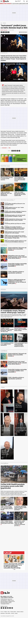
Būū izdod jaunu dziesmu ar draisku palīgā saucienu (7, 178)
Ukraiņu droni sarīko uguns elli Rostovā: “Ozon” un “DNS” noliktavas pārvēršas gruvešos (19, 523)
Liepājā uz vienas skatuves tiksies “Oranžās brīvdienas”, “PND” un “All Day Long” (7, 330)
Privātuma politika (13, 611)
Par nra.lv (2, 611)
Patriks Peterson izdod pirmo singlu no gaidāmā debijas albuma (20, 329)
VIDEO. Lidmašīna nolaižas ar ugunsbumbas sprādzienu (16, 272)
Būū (8, 148)
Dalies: (9, 150)
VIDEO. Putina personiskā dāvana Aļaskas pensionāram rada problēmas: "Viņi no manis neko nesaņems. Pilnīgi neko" (16, 237)
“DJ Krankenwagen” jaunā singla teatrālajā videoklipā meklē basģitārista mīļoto (20, 344)
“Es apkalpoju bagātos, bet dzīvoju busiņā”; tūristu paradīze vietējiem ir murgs (15, 216)
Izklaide (4, 23)
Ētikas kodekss (7, 613)
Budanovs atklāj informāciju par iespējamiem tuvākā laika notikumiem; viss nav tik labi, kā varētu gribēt (17, 281)
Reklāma (5, 611)
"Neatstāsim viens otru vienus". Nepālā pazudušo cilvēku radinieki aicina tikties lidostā (17, 257)
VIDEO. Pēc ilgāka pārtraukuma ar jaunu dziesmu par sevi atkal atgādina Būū (20, 194)
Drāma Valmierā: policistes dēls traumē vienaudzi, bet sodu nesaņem (14, 232)
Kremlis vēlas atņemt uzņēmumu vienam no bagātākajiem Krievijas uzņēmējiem (15, 212)
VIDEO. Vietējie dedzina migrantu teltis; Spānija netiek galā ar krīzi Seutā (7, 522)
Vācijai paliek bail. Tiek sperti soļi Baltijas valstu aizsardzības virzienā (17, 249)
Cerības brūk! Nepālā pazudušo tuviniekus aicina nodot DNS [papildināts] (13, 486)
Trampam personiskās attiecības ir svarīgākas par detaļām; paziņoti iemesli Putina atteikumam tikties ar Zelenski (15, 228)
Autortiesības (3, 613)
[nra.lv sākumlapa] (6, 1)
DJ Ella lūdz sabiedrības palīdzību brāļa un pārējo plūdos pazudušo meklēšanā (20, 508)
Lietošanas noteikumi (20, 611)
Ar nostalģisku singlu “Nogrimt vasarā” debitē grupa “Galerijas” (13, 311)
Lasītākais (4, 245)
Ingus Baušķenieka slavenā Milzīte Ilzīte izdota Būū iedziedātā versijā (19, 179)
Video (3, 387)
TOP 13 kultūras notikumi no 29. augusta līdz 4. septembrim (7, 344)
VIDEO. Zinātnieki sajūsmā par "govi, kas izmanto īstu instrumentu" (6, 194)
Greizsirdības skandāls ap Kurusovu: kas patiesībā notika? (15, 204)
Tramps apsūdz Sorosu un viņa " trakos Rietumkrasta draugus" (14, 208)
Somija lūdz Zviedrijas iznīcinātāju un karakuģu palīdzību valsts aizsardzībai (17, 265)
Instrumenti (4, 148)
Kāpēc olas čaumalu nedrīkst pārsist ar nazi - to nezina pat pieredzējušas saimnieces (16, 241)
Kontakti (16, 613)
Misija (9, 611)
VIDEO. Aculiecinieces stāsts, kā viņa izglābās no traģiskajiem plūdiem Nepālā (7, 508)
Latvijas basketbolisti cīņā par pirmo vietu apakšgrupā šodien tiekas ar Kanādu (15, 219)
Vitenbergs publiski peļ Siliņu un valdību (15, 223)
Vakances (12, 613)
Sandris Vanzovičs (4, 30)
